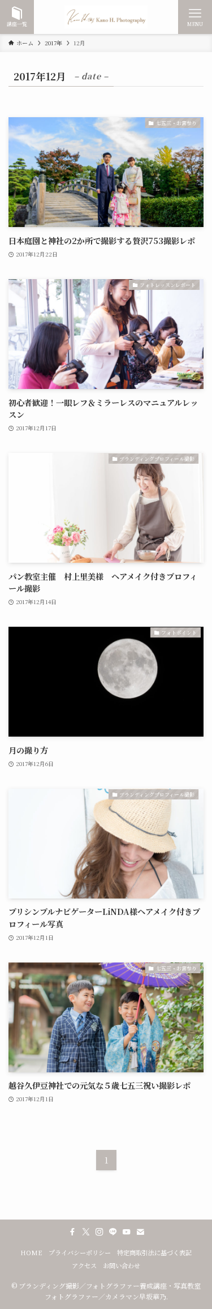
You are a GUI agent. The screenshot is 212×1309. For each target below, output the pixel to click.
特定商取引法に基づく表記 (154, 1252)
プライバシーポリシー (80, 1252)
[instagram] (99, 1232)
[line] (113, 1232)
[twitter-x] (86, 1232)
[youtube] (127, 1232)
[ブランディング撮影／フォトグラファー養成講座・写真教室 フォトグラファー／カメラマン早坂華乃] (106, 17)
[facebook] (72, 1232)
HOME (31, 1252)
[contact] (140, 1232)
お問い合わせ (121, 1265)
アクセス (84, 1265)
